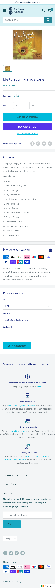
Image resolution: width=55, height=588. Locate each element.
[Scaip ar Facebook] (32, 143)
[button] (47, 586)
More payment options (27, 133)
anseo (39, 386)
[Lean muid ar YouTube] (22, 553)
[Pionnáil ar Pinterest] (38, 143)
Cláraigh (12, 524)
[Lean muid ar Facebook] (5, 553)
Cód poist (7, 327)
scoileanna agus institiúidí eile (21, 405)
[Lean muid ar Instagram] (17, 553)
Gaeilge (8, 538)
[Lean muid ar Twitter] (11, 553)
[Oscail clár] (4, 10)
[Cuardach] (48, 20)
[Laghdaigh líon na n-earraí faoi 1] (16, 105)
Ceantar (7, 313)
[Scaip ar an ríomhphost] (50, 143)
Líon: (5, 105)
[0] (49, 10)
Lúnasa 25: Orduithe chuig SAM (27, 2)
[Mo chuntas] (43, 10)
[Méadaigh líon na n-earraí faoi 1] (33, 105)
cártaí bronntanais (19, 431)
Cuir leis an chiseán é (27, 116)
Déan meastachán (17, 345)
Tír (4, 299)
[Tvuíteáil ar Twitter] (44, 143)
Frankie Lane (9, 85)
